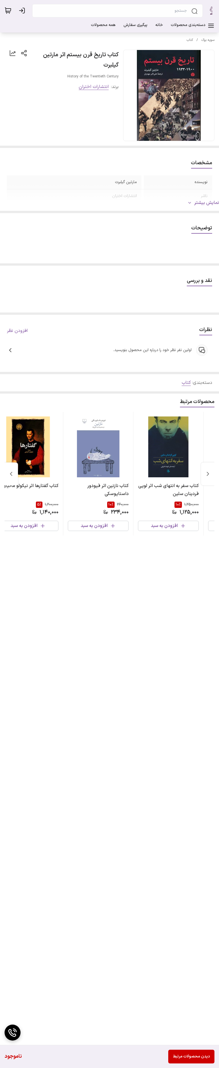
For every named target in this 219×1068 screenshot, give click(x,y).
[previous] (208, 473)
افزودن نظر (17, 330)
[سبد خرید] (8, 10)
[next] (11, 473)
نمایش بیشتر (206, 202)
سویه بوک (207, 40)
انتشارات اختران (94, 86)
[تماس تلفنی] (13, 1033)
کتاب (189, 40)
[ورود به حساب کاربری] (23, 11)
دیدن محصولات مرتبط (191, 1056)
